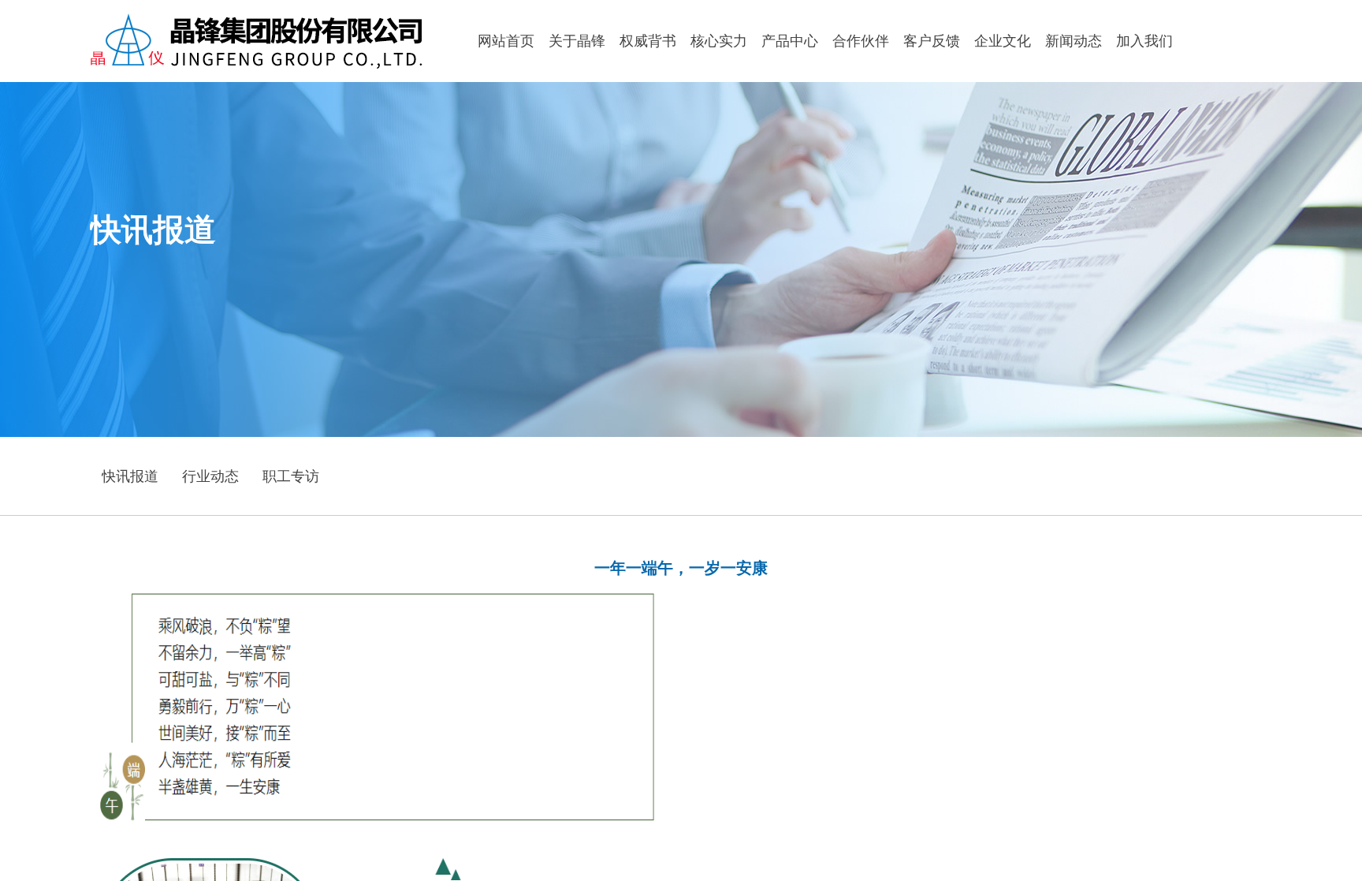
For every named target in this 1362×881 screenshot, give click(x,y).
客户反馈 (931, 41)
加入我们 (1144, 41)
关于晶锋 (577, 41)
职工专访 (290, 476)
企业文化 (1002, 41)
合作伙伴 (860, 41)
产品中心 (789, 41)
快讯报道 (130, 476)
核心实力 (718, 41)
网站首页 (506, 41)
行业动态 (210, 476)
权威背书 (648, 41)
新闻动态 (1073, 41)
